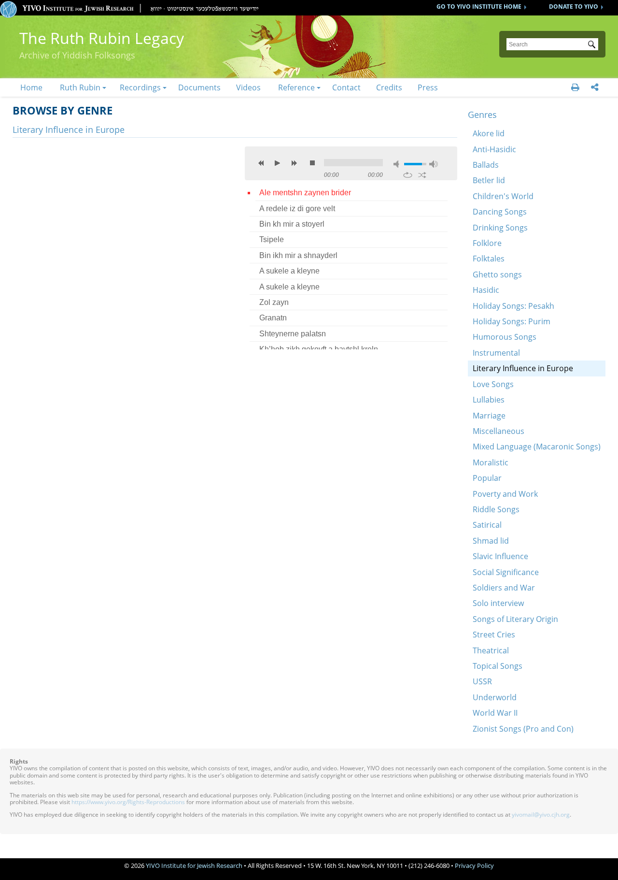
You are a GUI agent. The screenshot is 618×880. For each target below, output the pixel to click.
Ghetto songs (497, 274)
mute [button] (397, 164)
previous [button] (261, 163)
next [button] (294, 163)
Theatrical (491, 650)
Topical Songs (497, 666)
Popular (487, 478)
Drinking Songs (500, 227)
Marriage (489, 415)
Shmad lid (491, 540)
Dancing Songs (500, 211)
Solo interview (498, 603)
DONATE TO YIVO (573, 6)
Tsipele (271, 239)
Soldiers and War (504, 587)
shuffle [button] (422, 175)
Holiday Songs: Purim (511, 321)
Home (31, 87)
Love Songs (493, 384)
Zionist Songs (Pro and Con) (523, 728)
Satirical (487, 524)
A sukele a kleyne (289, 271)
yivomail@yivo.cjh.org (541, 814)
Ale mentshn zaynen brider (305, 192)
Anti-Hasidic (494, 149)
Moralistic (490, 462)
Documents (199, 87)
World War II (495, 712)
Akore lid (489, 133)
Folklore (487, 243)
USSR (482, 681)
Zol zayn (274, 302)
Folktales (489, 258)
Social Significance (506, 572)
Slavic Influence (500, 556)
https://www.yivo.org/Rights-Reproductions (128, 802)
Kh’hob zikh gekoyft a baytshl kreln (318, 349)
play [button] (277, 163)
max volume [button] (433, 164)
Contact (346, 87)
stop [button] (312, 163)
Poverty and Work (505, 494)
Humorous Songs (504, 337)
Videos (248, 87)
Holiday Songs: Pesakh (513, 306)
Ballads (486, 164)
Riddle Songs (496, 509)
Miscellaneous (498, 431)
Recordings (140, 87)
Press (428, 87)
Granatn (273, 318)
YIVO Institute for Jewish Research (194, 865)
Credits (389, 87)
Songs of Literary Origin (515, 619)
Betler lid (489, 180)
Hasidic (486, 290)
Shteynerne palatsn (292, 334)
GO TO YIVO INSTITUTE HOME (478, 6)
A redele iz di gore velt (297, 208)
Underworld (495, 697)
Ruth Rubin (80, 87)
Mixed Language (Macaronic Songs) (537, 446)
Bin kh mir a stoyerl (291, 224)
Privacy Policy (474, 865)
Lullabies (489, 399)
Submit (593, 45)
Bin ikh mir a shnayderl (298, 255)
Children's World (503, 196)
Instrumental (496, 352)
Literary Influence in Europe (523, 368)
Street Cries (494, 634)
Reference (296, 87)
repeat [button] (408, 175)
